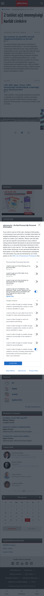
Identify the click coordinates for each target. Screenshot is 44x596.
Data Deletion (10, 371)
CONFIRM (13, 363)
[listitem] (22, 262)
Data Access (22, 371)
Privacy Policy (33, 371)
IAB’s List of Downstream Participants (24, 256)
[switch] (36, 267)
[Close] (40, 225)
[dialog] (22, 298)
